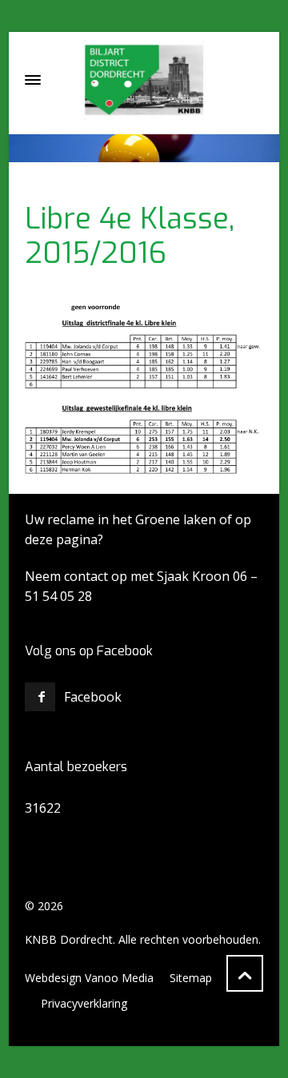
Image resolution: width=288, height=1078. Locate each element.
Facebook (93, 697)
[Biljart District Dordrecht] (144, 80)
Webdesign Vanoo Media (89, 977)
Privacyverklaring (84, 1003)
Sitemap (191, 977)
